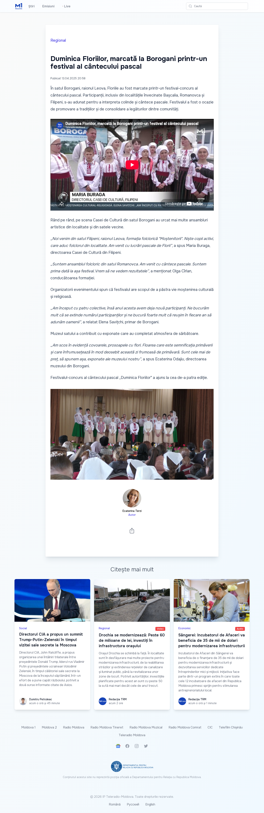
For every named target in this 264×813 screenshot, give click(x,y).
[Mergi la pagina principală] (18, 6)
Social (23, 628)
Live (66, 6)
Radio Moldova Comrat (185, 727)
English (150, 804)
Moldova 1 (28, 727)
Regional (58, 40)
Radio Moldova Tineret (106, 727)
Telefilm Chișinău (231, 727)
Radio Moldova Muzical (145, 727)
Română (115, 804)
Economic (184, 628)
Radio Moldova (73, 727)
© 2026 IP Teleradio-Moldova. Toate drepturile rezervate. (132, 797)
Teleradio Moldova (132, 735)
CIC (210, 727)
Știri (31, 6)
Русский (133, 804)
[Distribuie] (132, 530)
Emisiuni (48, 6)
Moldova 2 (49, 727)
